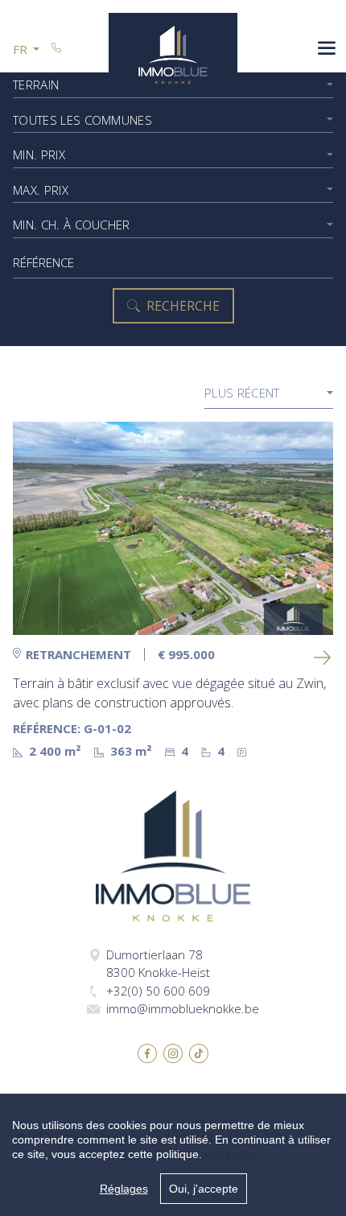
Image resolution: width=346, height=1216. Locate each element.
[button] (26, 49)
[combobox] (173, 120)
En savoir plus (323, 657)
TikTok (198, 1053)
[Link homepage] (173, 55)
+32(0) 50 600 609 (158, 991)
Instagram (173, 1053)
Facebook (147, 1053)
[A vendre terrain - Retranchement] (173, 528)
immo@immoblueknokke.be (182, 1008)
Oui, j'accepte (203, 1188)
